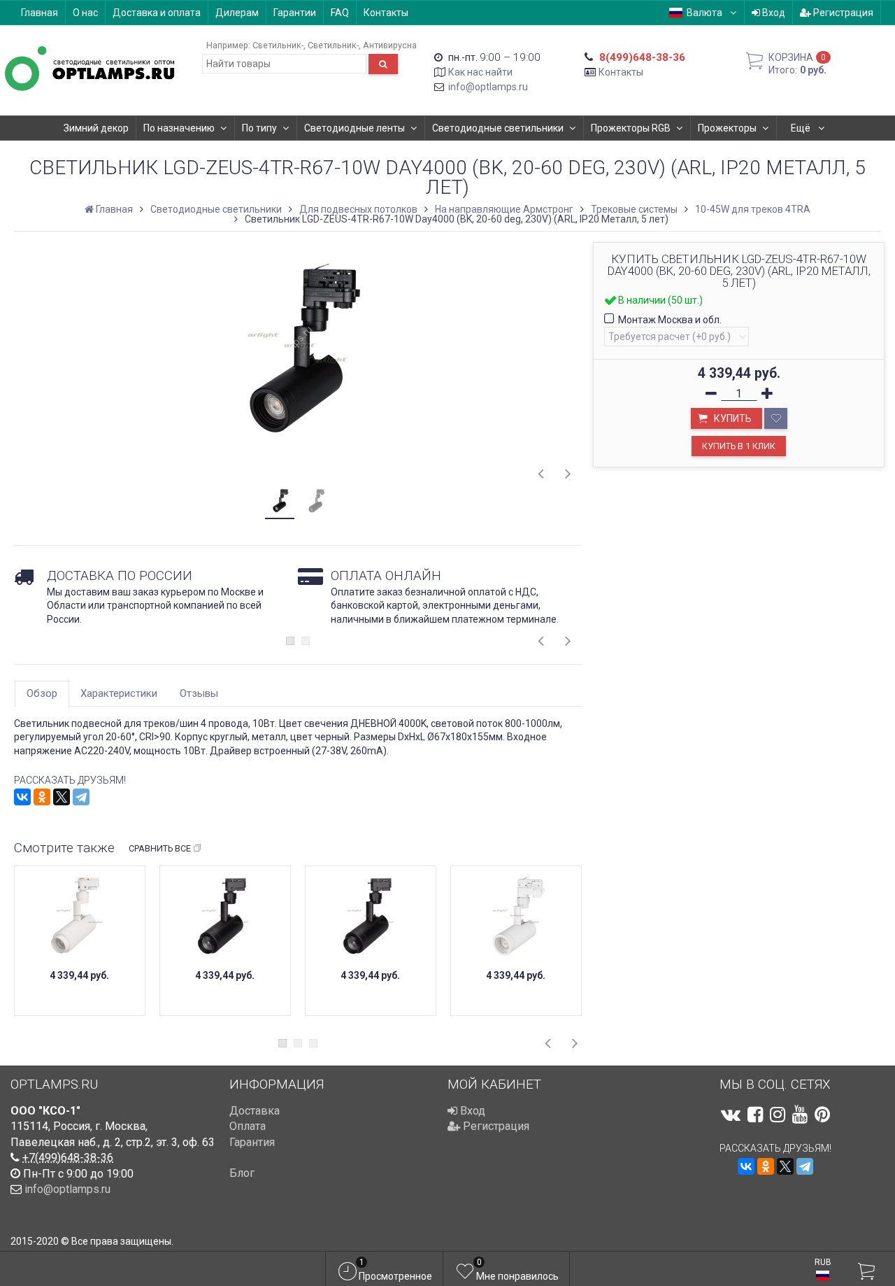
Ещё (801, 128)
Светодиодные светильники (498, 128)
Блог (242, 1173)
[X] (61, 797)
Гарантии (294, 12)
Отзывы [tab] (199, 693)
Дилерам (237, 12)
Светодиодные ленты (354, 128)
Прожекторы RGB (631, 128)
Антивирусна (390, 45)
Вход (772, 12)
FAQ (340, 12)
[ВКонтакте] (22, 797)
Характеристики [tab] (118, 693)
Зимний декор (96, 128)
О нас (85, 12)
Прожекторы (727, 128)
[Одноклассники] (42, 797)
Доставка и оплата (157, 12)
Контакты (386, 12)
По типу (259, 128)
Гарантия (252, 1142)
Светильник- (277, 45)
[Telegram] (81, 797)
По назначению (179, 128)
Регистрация (842, 12)
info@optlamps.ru (488, 86)
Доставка (254, 1110)
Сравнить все (160, 848)
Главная (39, 12)
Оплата (247, 1126)
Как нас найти (480, 72)
